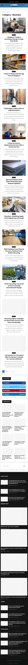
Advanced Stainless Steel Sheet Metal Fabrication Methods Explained (14, 181)
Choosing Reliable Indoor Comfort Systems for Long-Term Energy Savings (7, 414)
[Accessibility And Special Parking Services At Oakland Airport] (4, 615)
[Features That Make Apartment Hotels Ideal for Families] (4, 607)
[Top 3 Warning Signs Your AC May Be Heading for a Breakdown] (8, 437)
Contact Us (11, 1)
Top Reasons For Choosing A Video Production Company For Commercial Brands (14, 357)
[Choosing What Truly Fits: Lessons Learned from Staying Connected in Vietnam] (4, 623)
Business (13, 71)
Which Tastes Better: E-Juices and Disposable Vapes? (13, 597)
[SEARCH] (24, 466)
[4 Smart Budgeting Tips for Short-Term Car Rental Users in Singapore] (4, 491)
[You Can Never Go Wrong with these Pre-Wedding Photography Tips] (14, 562)
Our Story (17, 1)
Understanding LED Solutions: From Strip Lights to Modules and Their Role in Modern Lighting (17, 652)
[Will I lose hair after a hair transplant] (14, 516)
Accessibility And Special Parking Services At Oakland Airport (16, 614)
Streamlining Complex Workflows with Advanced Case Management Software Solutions (18, 643)
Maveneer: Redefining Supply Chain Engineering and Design (14, 217)
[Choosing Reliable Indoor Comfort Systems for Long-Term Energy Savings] (8, 408)
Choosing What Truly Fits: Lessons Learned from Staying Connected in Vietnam (17, 623)
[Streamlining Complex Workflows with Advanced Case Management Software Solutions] (4, 643)
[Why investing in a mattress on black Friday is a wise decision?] (14, 538)
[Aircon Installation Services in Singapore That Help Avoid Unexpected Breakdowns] (8, 422)
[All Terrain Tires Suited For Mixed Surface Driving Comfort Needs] (4, 499)
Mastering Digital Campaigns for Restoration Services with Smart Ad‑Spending (14, 320)
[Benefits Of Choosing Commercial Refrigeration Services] (20, 451)
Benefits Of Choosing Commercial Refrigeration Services (19, 457)
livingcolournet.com (17, 660)
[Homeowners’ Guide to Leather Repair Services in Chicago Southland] (20, 422)
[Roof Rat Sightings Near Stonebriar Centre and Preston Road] (8, 451)
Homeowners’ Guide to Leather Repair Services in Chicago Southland (20, 428)
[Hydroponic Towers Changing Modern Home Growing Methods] (20, 408)
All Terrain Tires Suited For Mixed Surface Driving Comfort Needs (17, 498)
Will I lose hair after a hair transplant (10, 526)
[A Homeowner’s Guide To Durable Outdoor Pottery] (20, 437)
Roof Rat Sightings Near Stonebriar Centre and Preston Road (7, 457)
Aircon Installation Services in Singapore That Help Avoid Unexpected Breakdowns (7, 429)
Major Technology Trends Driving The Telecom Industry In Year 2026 (18, 634)
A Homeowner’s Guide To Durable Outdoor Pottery (19, 443)
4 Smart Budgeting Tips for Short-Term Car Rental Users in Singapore (17, 490)
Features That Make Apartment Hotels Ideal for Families (16, 606)
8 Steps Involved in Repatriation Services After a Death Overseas (14, 145)
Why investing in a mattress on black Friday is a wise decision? (13, 549)
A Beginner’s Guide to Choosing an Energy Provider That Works (14, 39)
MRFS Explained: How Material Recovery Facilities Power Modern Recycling (14, 251)
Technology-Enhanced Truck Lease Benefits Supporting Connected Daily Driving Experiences (17, 482)
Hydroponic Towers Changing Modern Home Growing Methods (19, 414)
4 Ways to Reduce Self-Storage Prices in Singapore (14, 75)
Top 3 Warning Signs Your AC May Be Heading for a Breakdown (7, 443)
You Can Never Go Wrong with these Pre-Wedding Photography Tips (12, 573)
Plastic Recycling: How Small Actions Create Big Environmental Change (14, 286)
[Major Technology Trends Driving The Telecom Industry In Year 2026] (4, 635)
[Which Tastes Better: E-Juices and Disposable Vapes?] (14, 587)
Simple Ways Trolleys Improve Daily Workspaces (14, 109)
